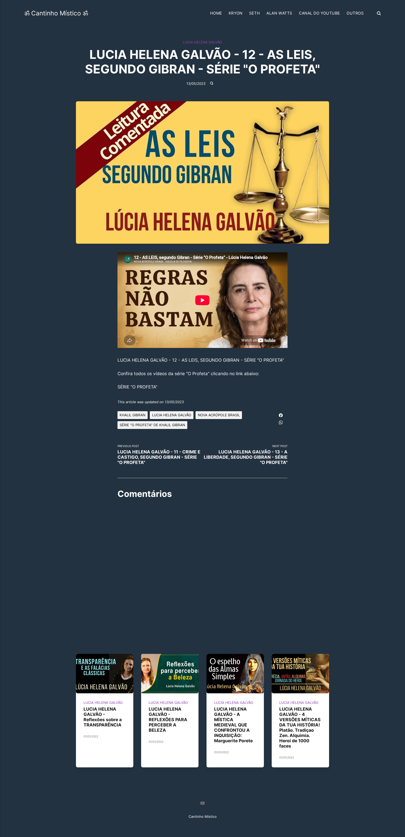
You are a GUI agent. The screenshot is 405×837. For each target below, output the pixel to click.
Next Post (246, 454)
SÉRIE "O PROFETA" (137, 386)
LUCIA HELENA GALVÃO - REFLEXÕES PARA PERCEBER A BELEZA (168, 719)
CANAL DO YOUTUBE (319, 13)
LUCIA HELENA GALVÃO (202, 42)
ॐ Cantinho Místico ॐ (56, 13)
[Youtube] (202, 803)
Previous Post (158, 454)
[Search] (379, 13)
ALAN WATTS (279, 13)
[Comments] (212, 83)
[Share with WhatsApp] (281, 421)
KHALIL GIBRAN (132, 415)
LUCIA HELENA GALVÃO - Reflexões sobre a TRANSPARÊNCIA (103, 716)
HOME (216, 13)
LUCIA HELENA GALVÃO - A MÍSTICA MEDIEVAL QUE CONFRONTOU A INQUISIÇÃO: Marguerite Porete (233, 724)
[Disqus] (202, 557)
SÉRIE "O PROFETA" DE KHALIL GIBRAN (152, 425)
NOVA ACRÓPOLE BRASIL (219, 415)
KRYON (236, 13)
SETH (254, 13)
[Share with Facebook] (281, 414)
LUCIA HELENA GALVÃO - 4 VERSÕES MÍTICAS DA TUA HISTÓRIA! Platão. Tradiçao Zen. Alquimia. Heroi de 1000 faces (300, 727)
